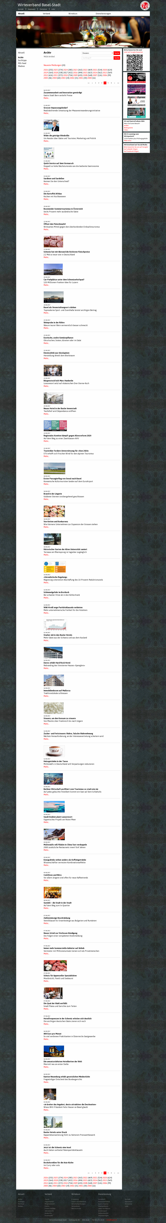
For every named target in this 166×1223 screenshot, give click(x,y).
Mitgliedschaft (50, 1204)
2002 (72, 78)
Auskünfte (48, 1213)
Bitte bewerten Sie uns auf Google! (136, 147)
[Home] (145, 5)
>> (118, 83)
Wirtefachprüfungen (78, 1204)
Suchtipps (22, 60)
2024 (65, 70)
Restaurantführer (104, 1201)
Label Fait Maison (104, 1208)
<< (89, 83)
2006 (105, 75)
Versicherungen (103, 1215)
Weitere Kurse (76, 1208)
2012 (46, 75)
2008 (85, 75)
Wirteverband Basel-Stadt (39, 5)
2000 (89, 78)
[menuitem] (28, 13)
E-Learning (75, 1199)
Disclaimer (43, 9)
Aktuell (21, 13)
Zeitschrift (101, 1199)
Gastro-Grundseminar (78, 1201)
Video (126, 130)
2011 (55, 75)
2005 (46, 78)
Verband (46, 13)
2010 (65, 75)
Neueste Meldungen (52, 65)
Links (53, 9)
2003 (63, 78)
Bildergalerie (128, 128)
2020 (105, 70)
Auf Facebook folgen (131, 151)
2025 (55, 70)
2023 (75, 70)
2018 (55, 72)
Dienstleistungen (103, 13)
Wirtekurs (73, 13)
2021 (95, 70)
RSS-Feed (22, 63)
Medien (21, 66)
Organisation (49, 1201)
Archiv (20, 57)
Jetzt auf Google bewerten (133, 52)
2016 (75, 72)
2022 (85, 70)
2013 (105, 72)
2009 (75, 75)
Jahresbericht (49, 1211)
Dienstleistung (104, 1194)
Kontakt (21, 9)
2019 (46, 72)
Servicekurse (75, 1206)
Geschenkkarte (103, 1206)
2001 (81, 78)
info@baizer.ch (112, 1220)
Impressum (31, 9)
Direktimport (102, 1211)
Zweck (47, 1199)
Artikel (126, 125)
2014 (95, 72)
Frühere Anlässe (50, 1208)
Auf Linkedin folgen (131, 149)
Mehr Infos (127, 140)
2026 (46, 70)
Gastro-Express (103, 1204)
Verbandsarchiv (103, 1213)
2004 (54, 78)
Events (47, 1206)
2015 (85, 72)
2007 (95, 75)
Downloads (49, 1215)
